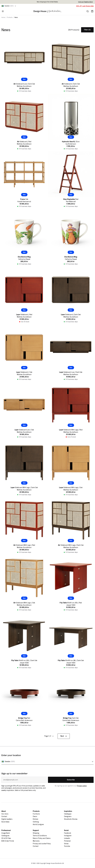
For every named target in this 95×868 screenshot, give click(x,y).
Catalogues (5, 836)
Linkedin (67, 838)
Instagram (67, 836)
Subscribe (71, 780)
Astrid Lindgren (38, 824)
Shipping (36, 833)
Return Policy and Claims (42, 838)
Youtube (67, 846)
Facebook (67, 833)
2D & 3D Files (6, 838)
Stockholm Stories (70, 819)
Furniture (36, 814)
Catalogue (67, 814)
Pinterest (67, 841)
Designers (67, 816)
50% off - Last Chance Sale (85, 6)
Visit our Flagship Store (85, 2)
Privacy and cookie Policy (42, 844)
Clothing (36, 822)
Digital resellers (6, 819)
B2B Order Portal (7, 841)
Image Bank (5, 833)
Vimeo (66, 844)
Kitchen (35, 819)
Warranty (36, 841)
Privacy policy (82, 786)
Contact (4, 816)
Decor (35, 816)
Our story (4, 814)
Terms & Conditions (40, 836)
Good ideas (5, 822)
